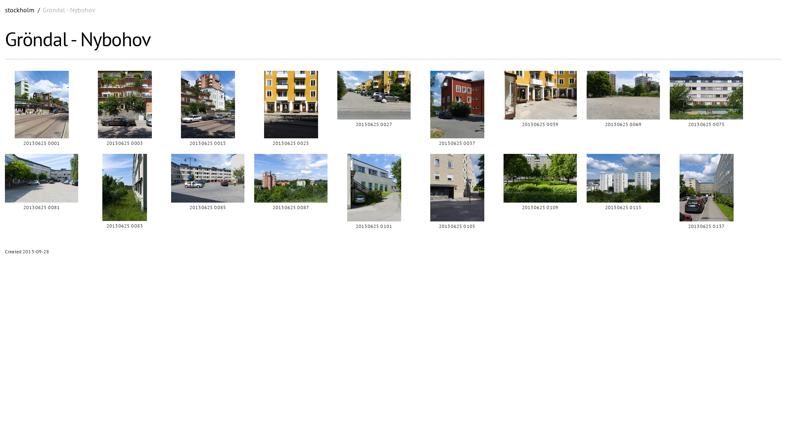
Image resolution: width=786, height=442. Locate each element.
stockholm (19, 10)
